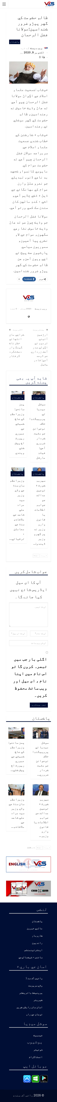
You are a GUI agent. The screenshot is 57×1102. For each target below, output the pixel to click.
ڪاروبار (37, 936)
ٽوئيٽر (38, 1050)
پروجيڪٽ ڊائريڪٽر (31, 993)
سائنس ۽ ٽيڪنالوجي (31, 957)
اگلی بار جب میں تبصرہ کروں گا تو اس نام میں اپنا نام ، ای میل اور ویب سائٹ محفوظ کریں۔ (29, 677)
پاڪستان (14, 41)
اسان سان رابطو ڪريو (29, 1007)
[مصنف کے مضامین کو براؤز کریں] (28, 298)
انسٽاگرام (36, 1057)
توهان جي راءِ (34, 1014)
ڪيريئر (38, 1000)
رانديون (37, 943)
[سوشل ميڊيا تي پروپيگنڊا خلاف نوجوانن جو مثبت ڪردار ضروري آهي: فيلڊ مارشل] (41, 733)
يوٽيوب (35, 1041)
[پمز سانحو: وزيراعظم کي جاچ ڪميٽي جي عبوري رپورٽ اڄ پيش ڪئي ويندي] (16, 733)
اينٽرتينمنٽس (33, 950)
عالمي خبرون (35, 928)
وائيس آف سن (35, 978)
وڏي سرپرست (35, 985)
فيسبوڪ (38, 1035)
